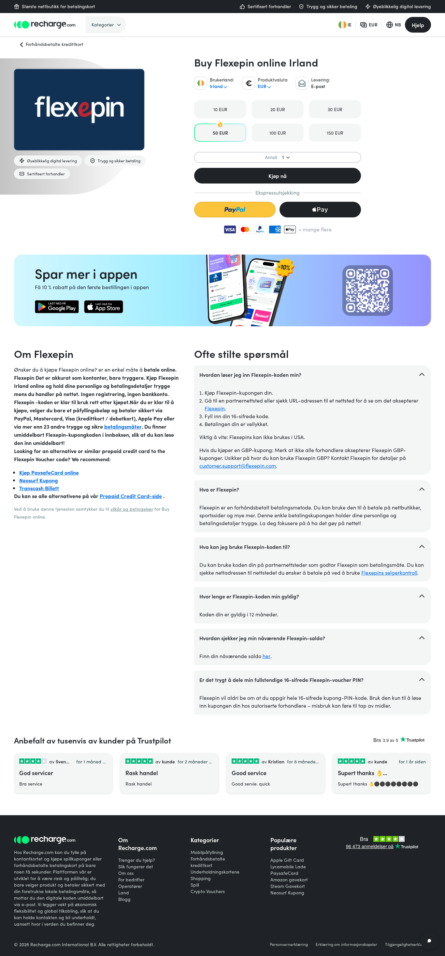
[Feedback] (429, 940)
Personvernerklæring (289, 944)
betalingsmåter (123, 426)
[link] (57, 306)
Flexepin (215, 408)
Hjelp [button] (418, 24)
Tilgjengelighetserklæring (408, 944)
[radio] (220, 109)
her (266, 656)
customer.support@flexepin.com (237, 465)
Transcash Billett (39, 488)
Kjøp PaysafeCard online (49, 472)
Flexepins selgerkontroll (389, 572)
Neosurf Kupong (38, 480)
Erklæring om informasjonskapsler (346, 944)
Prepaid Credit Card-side (131, 495)
